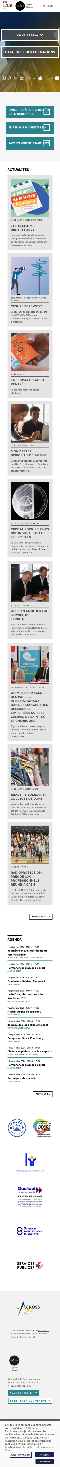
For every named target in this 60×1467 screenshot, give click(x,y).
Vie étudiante (17, 374)
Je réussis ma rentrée (26, 127)
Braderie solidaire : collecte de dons (28, 796)
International (17, 687)
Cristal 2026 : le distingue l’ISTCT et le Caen (30, 533)
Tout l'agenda (43, 1094)
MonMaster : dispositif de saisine (29, 453)
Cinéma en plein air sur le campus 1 (30, 1051)
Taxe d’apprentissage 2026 (29, 143)
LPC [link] (19, 537)
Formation (16, 446)
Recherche (34, 523)
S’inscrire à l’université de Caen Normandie (29, 112)
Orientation (16, 298)
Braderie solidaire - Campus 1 (26, 981)
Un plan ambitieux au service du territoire (30, 615)
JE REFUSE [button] (45, 1461)
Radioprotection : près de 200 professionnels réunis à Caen (27, 878)
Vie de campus (17, 220)
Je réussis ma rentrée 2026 (23, 227)
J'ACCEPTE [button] (45, 1454)
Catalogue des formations (30, 52)
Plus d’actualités (41, 916)
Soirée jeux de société (22, 1078)
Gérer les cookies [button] (20, 1454)
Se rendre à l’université (28, 1400)
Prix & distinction (19, 523)
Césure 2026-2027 (26, 306)
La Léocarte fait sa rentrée (28, 382)
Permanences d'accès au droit (26, 967)
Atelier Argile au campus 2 (24, 1011)
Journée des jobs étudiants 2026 (28, 1024)
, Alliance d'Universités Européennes (30, 1333)
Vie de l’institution (34, 220)
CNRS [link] (44, 529)
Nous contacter (22, 1392)
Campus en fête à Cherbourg (26, 1038)
